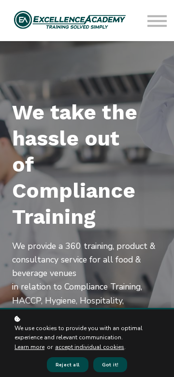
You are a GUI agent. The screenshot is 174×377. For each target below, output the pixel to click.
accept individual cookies (89, 347)
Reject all (68, 365)
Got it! (110, 365)
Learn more (29, 347)
